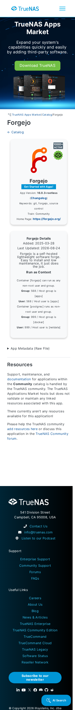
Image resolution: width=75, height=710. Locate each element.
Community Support (35, 566)
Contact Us (38, 526)
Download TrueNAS (37, 65)
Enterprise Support (35, 559)
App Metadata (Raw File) (30, 349)
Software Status (35, 656)
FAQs (35, 578)
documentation (19, 379)
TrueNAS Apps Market (37, 28)
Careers (35, 598)
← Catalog (15, 132)
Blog (35, 611)
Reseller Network (35, 662)
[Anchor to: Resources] (37, 365)
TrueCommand (35, 637)
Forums (35, 572)
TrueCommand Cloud (35, 643)
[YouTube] (24, 690)
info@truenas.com (38, 532)
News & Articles (35, 617)
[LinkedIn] (18, 690)
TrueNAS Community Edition (35, 630)
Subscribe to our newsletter (35, 677)
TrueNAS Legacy (35, 649)
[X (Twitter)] (29, 690)
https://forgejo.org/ (47, 219)
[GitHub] (46, 690)
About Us (35, 604)
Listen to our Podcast (39, 538)
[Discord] (41, 690)
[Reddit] (52, 690)
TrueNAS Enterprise (35, 624)
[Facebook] (35, 690)
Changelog (39, 198)
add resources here (22, 429)
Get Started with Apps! (38, 187)
